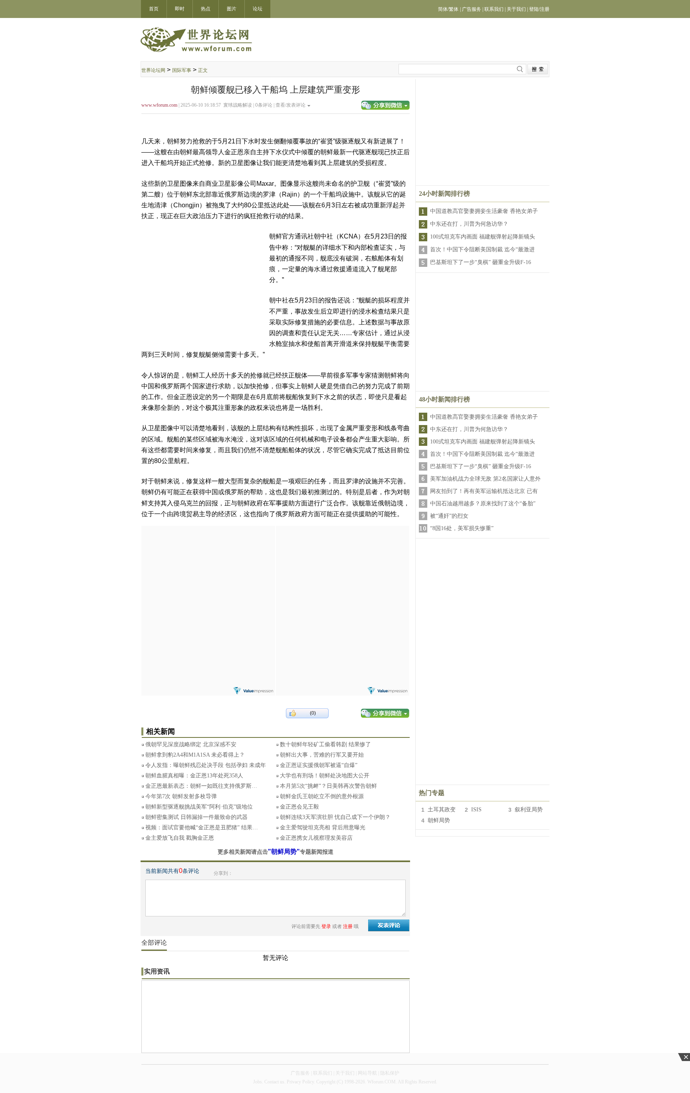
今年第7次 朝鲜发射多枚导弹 (181, 796)
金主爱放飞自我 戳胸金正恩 (179, 838)
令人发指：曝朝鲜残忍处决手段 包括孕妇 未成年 (205, 765)
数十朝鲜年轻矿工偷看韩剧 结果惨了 (325, 744)
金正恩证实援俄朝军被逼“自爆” (318, 765)
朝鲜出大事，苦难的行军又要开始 (322, 755)
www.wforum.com (159, 105)
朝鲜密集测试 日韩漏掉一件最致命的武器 (196, 817)
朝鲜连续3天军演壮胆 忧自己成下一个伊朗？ (335, 817)
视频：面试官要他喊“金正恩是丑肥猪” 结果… (201, 828)
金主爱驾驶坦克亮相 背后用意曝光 (322, 828)
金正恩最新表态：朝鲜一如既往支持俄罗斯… (201, 786)
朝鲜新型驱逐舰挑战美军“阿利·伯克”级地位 (199, 807)
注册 (348, 926)
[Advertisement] (208, 576)
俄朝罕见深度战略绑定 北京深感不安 (190, 744)
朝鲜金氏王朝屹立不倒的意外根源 (322, 796)
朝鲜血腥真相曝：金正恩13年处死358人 (194, 776)
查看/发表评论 (290, 105)
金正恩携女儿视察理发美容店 (316, 838)
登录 (326, 926)
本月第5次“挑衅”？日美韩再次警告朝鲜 (328, 786)
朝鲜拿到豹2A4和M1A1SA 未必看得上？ (195, 755)
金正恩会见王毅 (299, 807)
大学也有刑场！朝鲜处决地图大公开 (324, 776)
